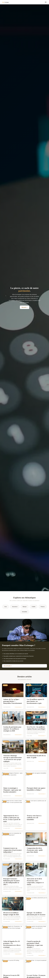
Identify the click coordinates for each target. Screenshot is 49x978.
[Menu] (45, 2)
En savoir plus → (8, 665)
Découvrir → (24, 307)
